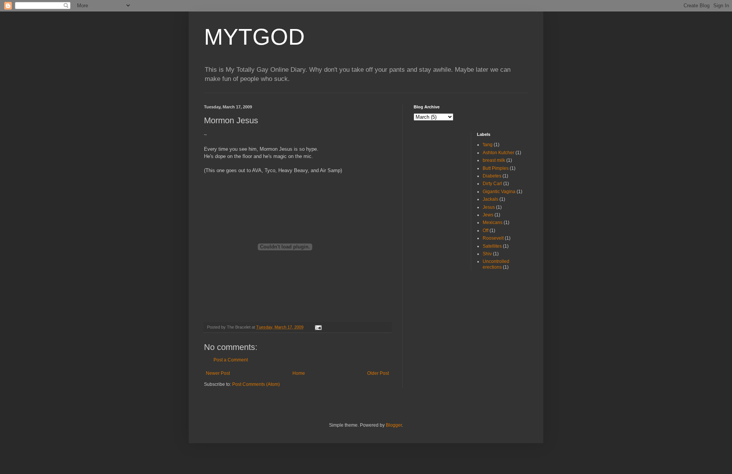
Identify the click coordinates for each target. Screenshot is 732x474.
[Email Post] (318, 327)
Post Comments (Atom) (256, 384)
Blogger (394, 425)
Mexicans (492, 222)
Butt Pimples (496, 168)
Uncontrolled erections (496, 264)
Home (298, 373)
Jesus (489, 207)
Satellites (492, 246)
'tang (488, 144)
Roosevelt (493, 238)
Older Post (378, 373)
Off (485, 230)
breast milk (494, 160)
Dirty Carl (492, 183)
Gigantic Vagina (499, 191)
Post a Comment (231, 360)
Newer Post (218, 373)
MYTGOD (254, 37)
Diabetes (492, 176)
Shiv (487, 253)
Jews (488, 215)
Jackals (490, 199)
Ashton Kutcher (498, 152)
